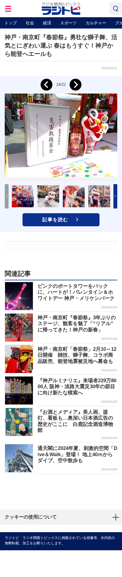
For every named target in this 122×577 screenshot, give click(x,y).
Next (75, 85)
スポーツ (68, 22)
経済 (47, 22)
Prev (46, 85)
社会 (30, 22)
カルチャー (96, 22)
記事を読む (55, 219)
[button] (115, 196)
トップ (10, 22)
